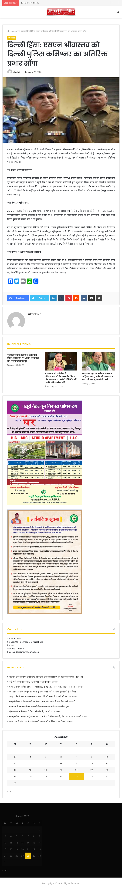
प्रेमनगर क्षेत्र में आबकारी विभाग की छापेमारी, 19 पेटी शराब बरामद (35, 711)
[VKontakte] (84, 298)
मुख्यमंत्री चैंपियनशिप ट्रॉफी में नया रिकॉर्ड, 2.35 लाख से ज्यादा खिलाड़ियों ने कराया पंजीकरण (56, 2)
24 (15, 776)
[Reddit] (76, 298)
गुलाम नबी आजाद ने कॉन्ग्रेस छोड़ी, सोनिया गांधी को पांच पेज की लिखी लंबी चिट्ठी (23, 358)
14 (76, 763)
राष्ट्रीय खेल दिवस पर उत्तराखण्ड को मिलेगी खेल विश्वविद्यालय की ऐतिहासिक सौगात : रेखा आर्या (46, 677)
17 (15, 770)
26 (45, 776)
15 (92, 763)
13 (61, 763)
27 (61, 776)
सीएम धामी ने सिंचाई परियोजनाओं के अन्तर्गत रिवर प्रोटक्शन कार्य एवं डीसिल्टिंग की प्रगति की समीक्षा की (61, 378)
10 (15, 763)
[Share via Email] (91, 298)
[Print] (99, 298)
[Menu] (4, 13)
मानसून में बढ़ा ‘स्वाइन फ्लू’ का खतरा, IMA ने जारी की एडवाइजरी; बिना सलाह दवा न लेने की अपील (48, 716)
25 (30, 776)
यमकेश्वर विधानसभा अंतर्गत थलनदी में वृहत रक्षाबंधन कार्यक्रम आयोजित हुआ (39, 706)
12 (45, 763)
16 (107, 763)
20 (61, 770)
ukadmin (17, 72)
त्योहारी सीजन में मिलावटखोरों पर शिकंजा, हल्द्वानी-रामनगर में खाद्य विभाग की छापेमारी (42, 701)
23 (107, 770)
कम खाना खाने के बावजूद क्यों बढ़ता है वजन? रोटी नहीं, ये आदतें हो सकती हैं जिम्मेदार (42, 691)
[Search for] (118, 13)
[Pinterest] (68, 298)
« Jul (9, 791)
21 (76, 770)
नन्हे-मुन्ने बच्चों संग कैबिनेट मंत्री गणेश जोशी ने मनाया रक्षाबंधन (33, 682)
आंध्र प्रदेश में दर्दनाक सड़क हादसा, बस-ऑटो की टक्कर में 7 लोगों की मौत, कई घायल (43, 696)
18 (30, 770)
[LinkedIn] (53, 298)
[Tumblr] (61, 298)
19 (45, 770)
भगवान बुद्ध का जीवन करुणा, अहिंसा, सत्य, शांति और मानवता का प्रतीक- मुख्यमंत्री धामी (98, 376)
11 (30, 763)
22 (91, 770)
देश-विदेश (21, 31)
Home (12, 31)
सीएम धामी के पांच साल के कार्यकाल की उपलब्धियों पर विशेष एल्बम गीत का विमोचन (41, 721)
